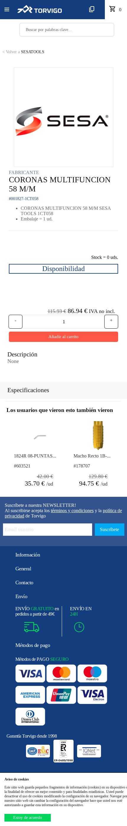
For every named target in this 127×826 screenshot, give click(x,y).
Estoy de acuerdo (27, 817)
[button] (7, 10)
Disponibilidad (63, 268)
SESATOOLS (23, 52)
